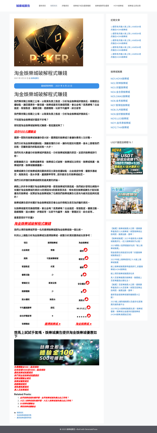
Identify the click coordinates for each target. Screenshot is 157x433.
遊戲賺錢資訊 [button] (20, 384)
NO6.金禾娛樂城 (119, 101)
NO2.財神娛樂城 (119, 83)
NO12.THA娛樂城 (120, 127)
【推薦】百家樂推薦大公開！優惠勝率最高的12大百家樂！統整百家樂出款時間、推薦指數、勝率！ (126, 287)
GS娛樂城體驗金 (27, 403)
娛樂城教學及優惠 (102, 6)
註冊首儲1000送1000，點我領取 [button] (29, 370)
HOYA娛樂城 (118, 6)
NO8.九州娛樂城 (119, 109)
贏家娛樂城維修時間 (24, 418)
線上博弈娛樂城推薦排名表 (122, 273)
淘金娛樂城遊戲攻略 (24, 415)
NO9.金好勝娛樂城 (120, 114)
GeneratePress (91, 429)
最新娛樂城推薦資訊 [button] (23, 372)
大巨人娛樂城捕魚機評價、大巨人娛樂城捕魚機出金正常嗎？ (46, 401)
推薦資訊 (53, 6)
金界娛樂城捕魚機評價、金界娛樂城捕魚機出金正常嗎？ (44, 398)
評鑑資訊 (65, 6)
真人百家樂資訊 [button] (21, 389)
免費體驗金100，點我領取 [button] (26, 367)
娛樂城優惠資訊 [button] (21, 381)
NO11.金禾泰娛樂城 (121, 123)
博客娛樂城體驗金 (28, 406)
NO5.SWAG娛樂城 (120, 96)
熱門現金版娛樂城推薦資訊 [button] (26, 375)
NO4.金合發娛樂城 (120, 92)
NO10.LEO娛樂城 (119, 118)
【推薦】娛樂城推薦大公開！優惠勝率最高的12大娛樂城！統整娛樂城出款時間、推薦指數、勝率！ (126, 231)
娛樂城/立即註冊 (134, 6)
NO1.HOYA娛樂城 (120, 78)
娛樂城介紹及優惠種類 (82, 6)
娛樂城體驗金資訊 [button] (22, 378)
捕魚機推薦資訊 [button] (21, 387)
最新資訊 (42, 6)
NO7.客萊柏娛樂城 (120, 105)
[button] (25, 131)
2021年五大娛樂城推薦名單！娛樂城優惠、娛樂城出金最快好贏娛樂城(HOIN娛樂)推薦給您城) (127, 311)
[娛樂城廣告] (23, 5)
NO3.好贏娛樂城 (119, 87)
